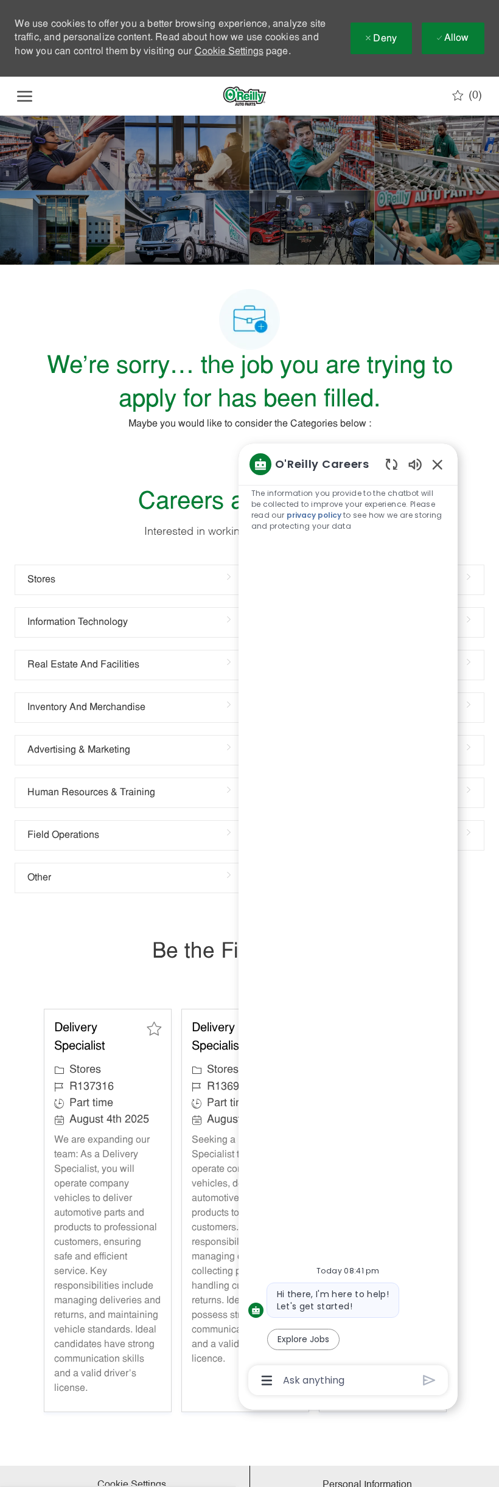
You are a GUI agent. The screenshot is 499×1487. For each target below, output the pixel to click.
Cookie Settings (229, 52)
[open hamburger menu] (24, 96)
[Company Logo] (244, 96)
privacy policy (314, 515)
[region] (348, 921)
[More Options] (266, 1380)
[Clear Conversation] (391, 464)
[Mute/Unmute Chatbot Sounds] (415, 464)
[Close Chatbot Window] (437, 464)
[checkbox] (154, 1029)
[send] (429, 1380)
